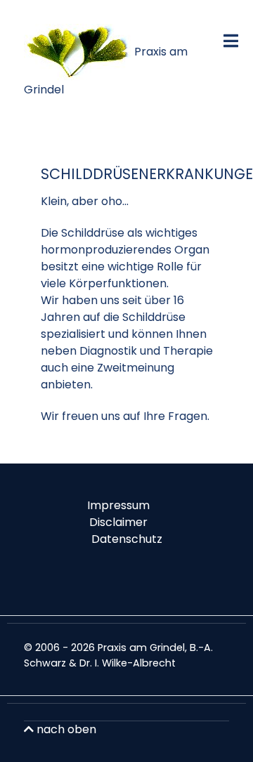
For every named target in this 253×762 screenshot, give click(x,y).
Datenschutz (126, 539)
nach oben (65, 729)
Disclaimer (118, 522)
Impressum (118, 505)
